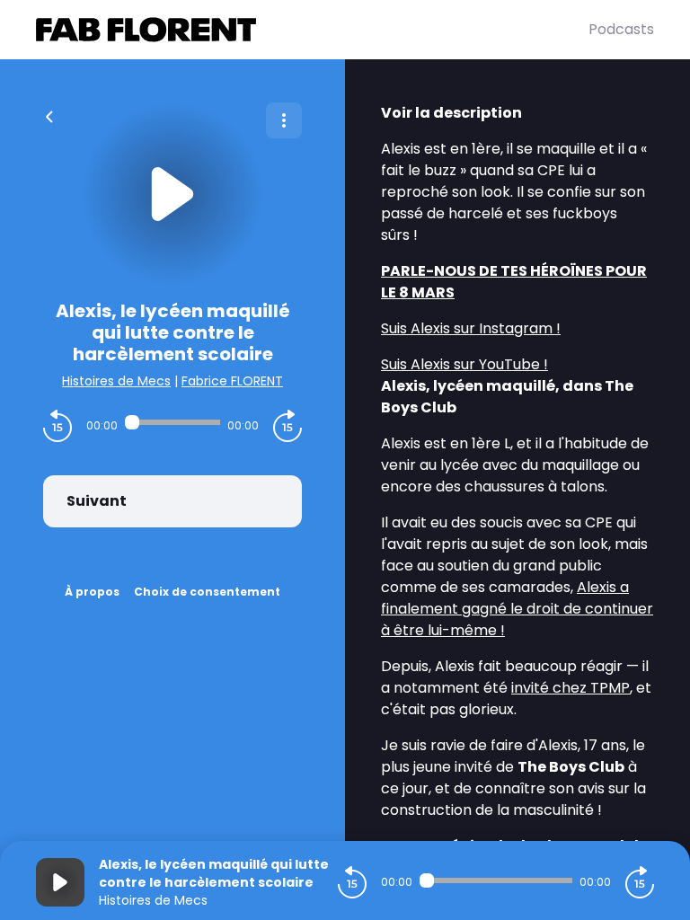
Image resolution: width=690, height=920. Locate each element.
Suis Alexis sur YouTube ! (464, 364)
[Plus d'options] (284, 120)
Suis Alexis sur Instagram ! (471, 328)
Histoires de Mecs (116, 381)
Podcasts (621, 29)
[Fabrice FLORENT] (312, 29)
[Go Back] (49, 115)
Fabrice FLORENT (232, 381)
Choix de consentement (207, 591)
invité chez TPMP (570, 687)
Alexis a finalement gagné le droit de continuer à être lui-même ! (517, 609)
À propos (92, 591)
